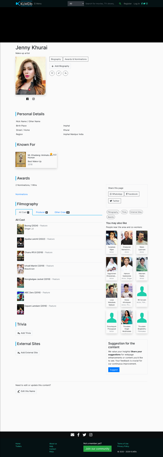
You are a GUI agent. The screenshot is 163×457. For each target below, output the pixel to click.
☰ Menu (38, 3)
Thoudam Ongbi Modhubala (127, 328)
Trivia (124, 212)
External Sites (136, 212)
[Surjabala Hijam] (111, 237)
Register (128, 3)
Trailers (19, 446)
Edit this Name (27, 391)
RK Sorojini (142, 300)
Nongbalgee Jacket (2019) (37, 279)
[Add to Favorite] (52, 73)
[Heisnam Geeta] (142, 264)
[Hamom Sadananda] (126, 264)
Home (18, 443)
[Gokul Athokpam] (126, 290)
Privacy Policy (123, 446)
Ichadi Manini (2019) (34, 265)
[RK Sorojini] (142, 290)
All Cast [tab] (24, 212)
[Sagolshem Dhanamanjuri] (111, 264)
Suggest (114, 369)
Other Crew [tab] (62, 212)
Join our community (97, 448)
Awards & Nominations (76, 59)
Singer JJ (29, 228)
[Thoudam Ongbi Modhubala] (126, 317)
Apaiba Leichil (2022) (35, 239)
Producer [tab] (41, 212)
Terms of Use (122, 443)
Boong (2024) (31, 225)
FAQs (51, 452)
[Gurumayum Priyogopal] (111, 317)
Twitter (115, 201)
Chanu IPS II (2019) (34, 252)
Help (51, 446)
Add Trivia (25, 333)
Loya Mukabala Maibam (111, 302)
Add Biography (61, 66)
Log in (137, 3)
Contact (52, 449)
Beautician (30, 268)
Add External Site (29, 352)
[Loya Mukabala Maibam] (111, 290)
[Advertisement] (81, 24)
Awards (111, 217)
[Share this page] (65, 73)
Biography (56, 59)
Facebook (132, 194)
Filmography (113, 212)
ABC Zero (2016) (33, 292)
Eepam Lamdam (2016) (36, 306)
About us (53, 443)
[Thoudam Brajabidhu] (142, 317)
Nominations (22, 194)
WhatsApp (117, 194)
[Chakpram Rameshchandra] (126, 237)
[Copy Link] (58, 73)
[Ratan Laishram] (142, 237)
